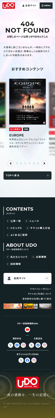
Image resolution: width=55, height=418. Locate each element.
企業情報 (41, 256)
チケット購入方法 (40, 228)
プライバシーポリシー (40, 289)
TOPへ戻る (12, 175)
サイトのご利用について (39, 294)
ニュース (34, 221)
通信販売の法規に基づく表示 (36, 299)
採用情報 (15, 264)
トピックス (16, 228)
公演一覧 (15, 221)
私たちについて (19, 256)
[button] (10, 163)
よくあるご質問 (19, 235)
